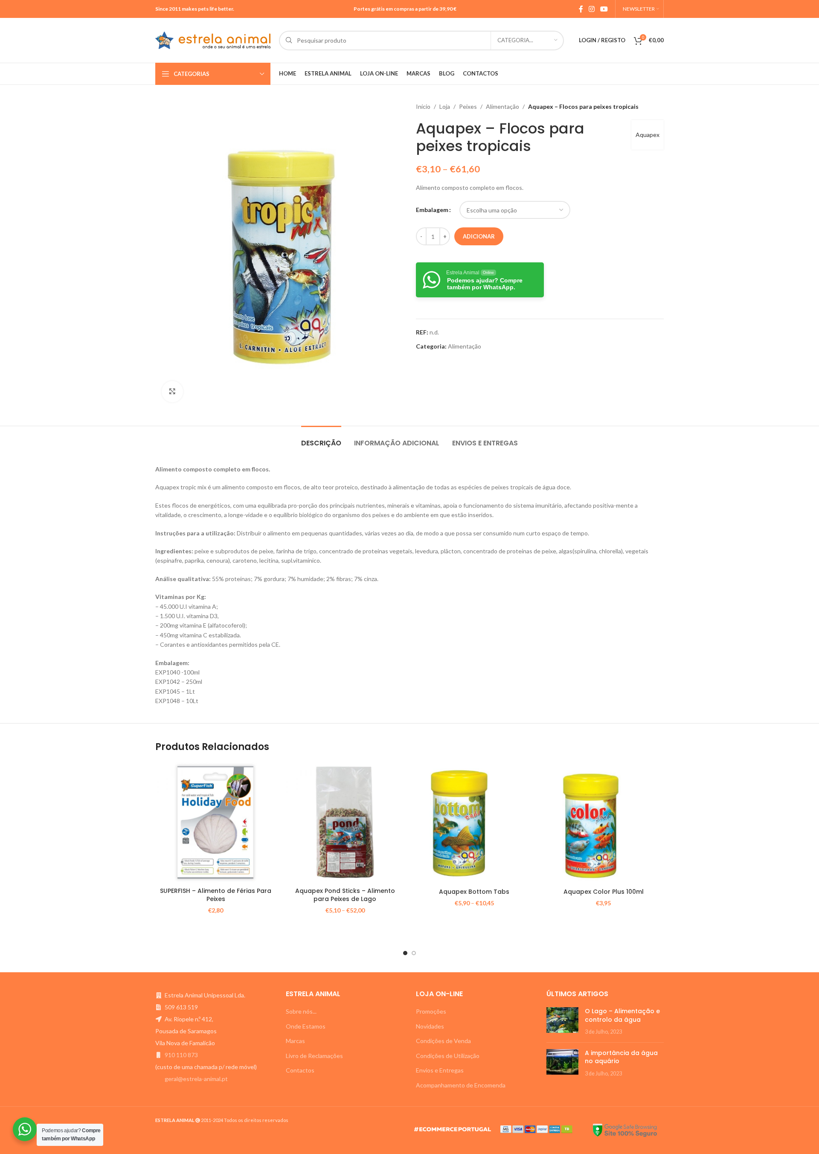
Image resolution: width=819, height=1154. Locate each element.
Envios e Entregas (440, 1070)
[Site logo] (212, 39)
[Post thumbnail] (562, 1021)
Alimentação (502, 106)
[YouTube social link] (604, 9)
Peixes (468, 106)
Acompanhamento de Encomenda (460, 1085)
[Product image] (345, 822)
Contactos (300, 1070)
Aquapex (647, 134)
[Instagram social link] (591, 9)
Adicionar (479, 236)
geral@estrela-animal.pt (196, 1078)
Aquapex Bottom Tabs (474, 891)
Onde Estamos (305, 1026)
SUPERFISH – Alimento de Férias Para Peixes (215, 895)
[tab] (321, 439)
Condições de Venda (443, 1040)
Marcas (295, 1040)
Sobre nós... (301, 1011)
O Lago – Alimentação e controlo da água (622, 1015)
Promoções (431, 1011)
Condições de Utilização (447, 1055)
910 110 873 (181, 1054)
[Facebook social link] (581, 9)
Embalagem (432, 209)
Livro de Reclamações (314, 1055)
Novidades (430, 1026)
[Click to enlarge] (172, 391)
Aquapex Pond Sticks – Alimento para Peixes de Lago (345, 895)
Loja (444, 106)
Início (423, 106)
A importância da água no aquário (621, 1057)
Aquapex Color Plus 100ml (603, 891)
